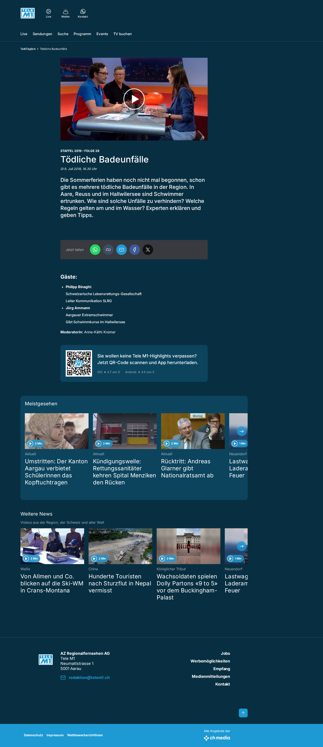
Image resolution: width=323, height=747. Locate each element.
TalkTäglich (28, 49)
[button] (108, 249)
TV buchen (122, 34)
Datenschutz (33, 735)
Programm (82, 34)
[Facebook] (134, 249)
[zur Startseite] (28, 13)
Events (102, 34)
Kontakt (222, 684)
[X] (148, 249)
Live (23, 34)
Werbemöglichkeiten (210, 661)
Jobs (225, 653)
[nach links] (26, 431)
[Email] (121, 249)
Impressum (55, 735)
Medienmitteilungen (211, 676)
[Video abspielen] (134, 99)
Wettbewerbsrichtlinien (85, 735)
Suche (63, 34)
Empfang (221, 668)
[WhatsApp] (95, 249)
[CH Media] (217, 737)
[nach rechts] (242, 431)
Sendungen (42, 34)
